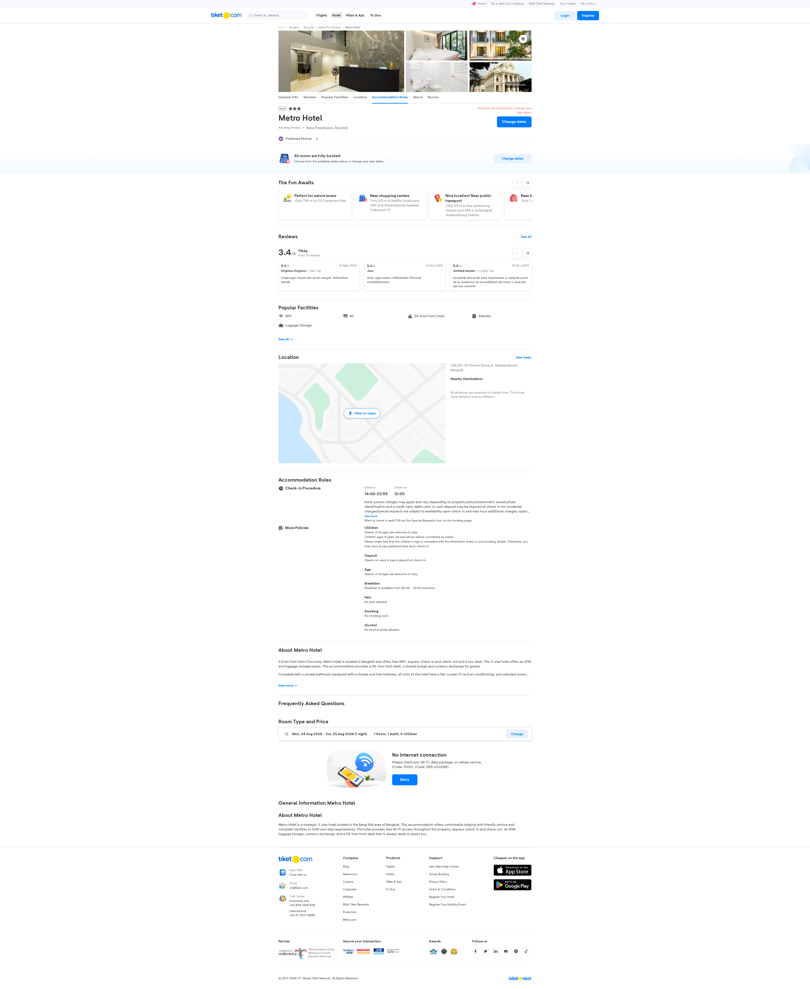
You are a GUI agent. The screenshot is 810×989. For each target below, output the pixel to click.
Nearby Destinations (467, 379)
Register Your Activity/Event (447, 905)
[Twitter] (485, 951)
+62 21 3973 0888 (302, 915)
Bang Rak (309, 27)
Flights (390, 867)
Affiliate (348, 897)
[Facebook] (475, 951)
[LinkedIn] (495, 951)
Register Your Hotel (441, 897)
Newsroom (350, 874)
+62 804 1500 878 (302, 905)
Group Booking (439, 874)
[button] (362, 413)
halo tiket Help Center (444, 867)
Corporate (349, 889)
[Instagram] (516, 951)
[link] (565, 15)
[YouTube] (505, 951)
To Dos (390, 889)
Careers (348, 882)
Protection (349, 912)
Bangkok (294, 27)
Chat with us (297, 875)
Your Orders (568, 4)
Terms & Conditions (442, 889)
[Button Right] (527, 253)
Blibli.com (349, 920)
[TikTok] (526, 951)
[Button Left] (517, 253)
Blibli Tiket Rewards (542, 4)
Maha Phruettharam (330, 27)
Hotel (281, 27)
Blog (346, 867)
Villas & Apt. (394, 882)
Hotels (390, 874)
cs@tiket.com (298, 888)
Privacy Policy (438, 882)
